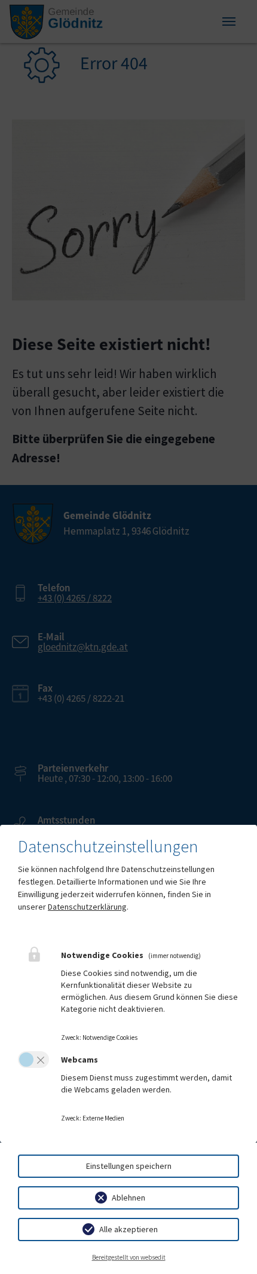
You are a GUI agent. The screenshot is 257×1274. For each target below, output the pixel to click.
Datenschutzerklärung (87, 906)
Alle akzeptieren (128, 1229)
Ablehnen (128, 1197)
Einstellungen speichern (129, 1166)
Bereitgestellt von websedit (129, 1257)
